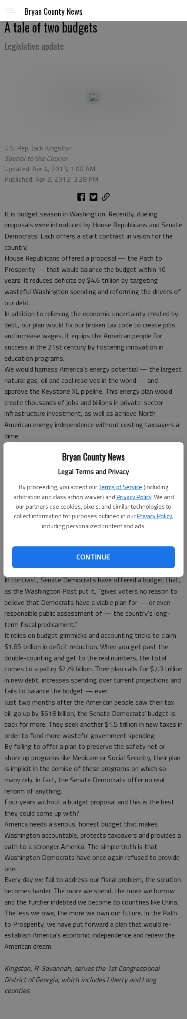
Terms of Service (120, 486)
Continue (93, 557)
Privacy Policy (134, 496)
